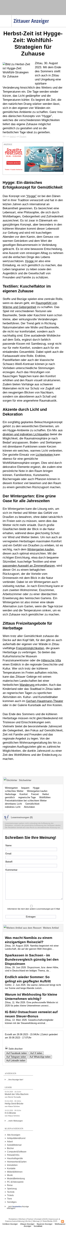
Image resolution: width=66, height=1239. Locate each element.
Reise (10, 1185)
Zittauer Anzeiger (27, 1224)
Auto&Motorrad (14, 1145)
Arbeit (10, 1141)
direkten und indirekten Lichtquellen (26, 434)
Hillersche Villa (51, 660)
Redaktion (13, 1219)
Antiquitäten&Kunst (16, 1138)
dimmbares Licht (13, 803)
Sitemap (36, 1221)
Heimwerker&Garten (17, 1162)
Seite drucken (15, 1048)
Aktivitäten (29, 807)
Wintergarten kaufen (40, 549)
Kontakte (11, 1168)
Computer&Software (16, 1152)
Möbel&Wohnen (15, 1172)
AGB (45, 1219)
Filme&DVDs (13, 1155)
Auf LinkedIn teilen (15, 1060)
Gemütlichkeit (32, 803)
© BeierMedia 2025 (49, 1221)
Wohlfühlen (45, 797)
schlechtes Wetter (14, 791)
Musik (10, 1175)
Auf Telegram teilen (16, 1057)
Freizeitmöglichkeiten (30, 648)
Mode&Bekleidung (16, 1178)
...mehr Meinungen (15, 1121)
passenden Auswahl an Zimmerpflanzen (29, 565)
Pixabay (23, 136)
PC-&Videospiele (15, 1182)
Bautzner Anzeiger (44, 1224)
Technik (10, 1192)
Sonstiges (12, 1202)
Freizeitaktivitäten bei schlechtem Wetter (26, 800)
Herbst (45, 794)
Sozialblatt (38, 1226)
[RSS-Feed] (62, 1222)
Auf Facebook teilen (16, 1053)
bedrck (13, 136)
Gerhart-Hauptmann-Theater (44, 701)
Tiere (9, 1199)
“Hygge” (31, 196)
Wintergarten (11, 788)
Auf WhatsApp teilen (40, 1057)
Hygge (29, 261)
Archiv (28, 1221)
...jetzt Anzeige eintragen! (18, 1206)
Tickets (10, 1195)
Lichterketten (45, 454)
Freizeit (35, 794)
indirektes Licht (12, 807)
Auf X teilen (36, 1053)
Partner (30, 1219)
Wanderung (27, 684)
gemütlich (10, 797)
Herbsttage (10, 794)
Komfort (24, 794)
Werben (22, 1219)
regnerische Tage (27, 797)
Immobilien (12, 1165)
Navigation (11, 16)
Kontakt (38, 1219)
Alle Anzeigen (13, 1135)
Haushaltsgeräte (15, 1158)
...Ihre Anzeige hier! (15, 1079)
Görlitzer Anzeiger (10, 1224)
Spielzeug (12, 1189)
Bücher (10, 1148)
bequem (25, 788)
